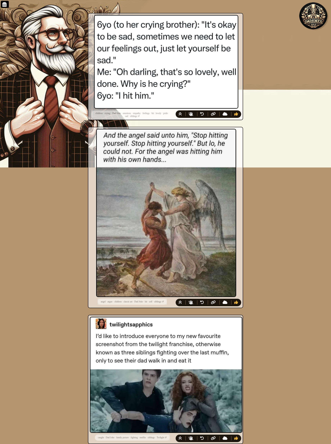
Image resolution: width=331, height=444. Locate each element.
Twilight (160, 437)
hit (153, 113)
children (99, 113)
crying (107, 113)
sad (126, 116)
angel (103, 301)
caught (101, 437)
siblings (133, 116)
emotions (127, 113)
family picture (122, 437)
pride (165, 113)
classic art (128, 301)
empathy (137, 113)
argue (109, 301)
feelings (146, 113)
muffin (143, 437)
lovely (158, 113)
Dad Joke (116, 113)
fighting (134, 437)
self (150, 301)
